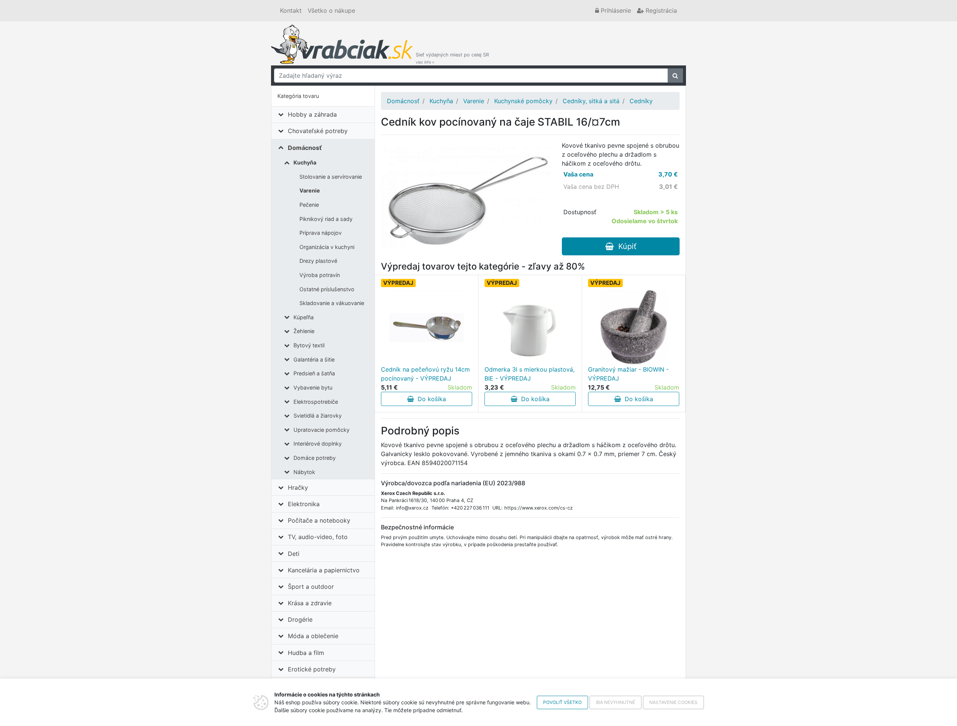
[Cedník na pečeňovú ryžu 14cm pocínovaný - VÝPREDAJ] (426, 327)
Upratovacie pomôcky (321, 430)
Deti (293, 553)
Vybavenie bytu (312, 387)
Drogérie (300, 619)
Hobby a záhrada (312, 114)
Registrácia (660, 10)
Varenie (309, 190)
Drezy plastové (318, 261)
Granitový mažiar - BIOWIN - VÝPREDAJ (628, 374)
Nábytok (304, 472)
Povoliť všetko (562, 702)
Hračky (298, 487)
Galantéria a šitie (314, 359)
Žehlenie (303, 331)
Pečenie (309, 205)
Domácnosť (305, 147)
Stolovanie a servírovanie (330, 176)
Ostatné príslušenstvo (326, 289)
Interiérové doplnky (317, 443)
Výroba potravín (319, 275)
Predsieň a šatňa (314, 373)
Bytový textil (308, 345)
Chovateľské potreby (318, 131)
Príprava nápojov (320, 233)
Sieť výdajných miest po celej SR (452, 58)
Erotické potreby (312, 669)
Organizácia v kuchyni (326, 247)
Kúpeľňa (303, 317)
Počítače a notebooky (319, 520)
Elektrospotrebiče (315, 402)
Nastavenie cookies (673, 702)
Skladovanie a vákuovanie (331, 303)
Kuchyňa (304, 162)
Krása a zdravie (310, 603)
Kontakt (291, 10)
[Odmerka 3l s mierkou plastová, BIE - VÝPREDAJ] (530, 327)
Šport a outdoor (311, 586)
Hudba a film (306, 652)
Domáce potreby (314, 458)
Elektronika (304, 504)
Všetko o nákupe (331, 10)
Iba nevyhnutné (615, 702)
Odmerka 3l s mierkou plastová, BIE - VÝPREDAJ (529, 374)
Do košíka (430, 399)
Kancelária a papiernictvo (324, 570)
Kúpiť (625, 246)
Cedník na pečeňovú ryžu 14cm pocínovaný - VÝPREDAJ (425, 374)
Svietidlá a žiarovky (317, 415)
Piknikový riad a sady (326, 219)
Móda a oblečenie (313, 636)
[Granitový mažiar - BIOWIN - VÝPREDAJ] (633, 327)
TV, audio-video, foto (318, 537)
